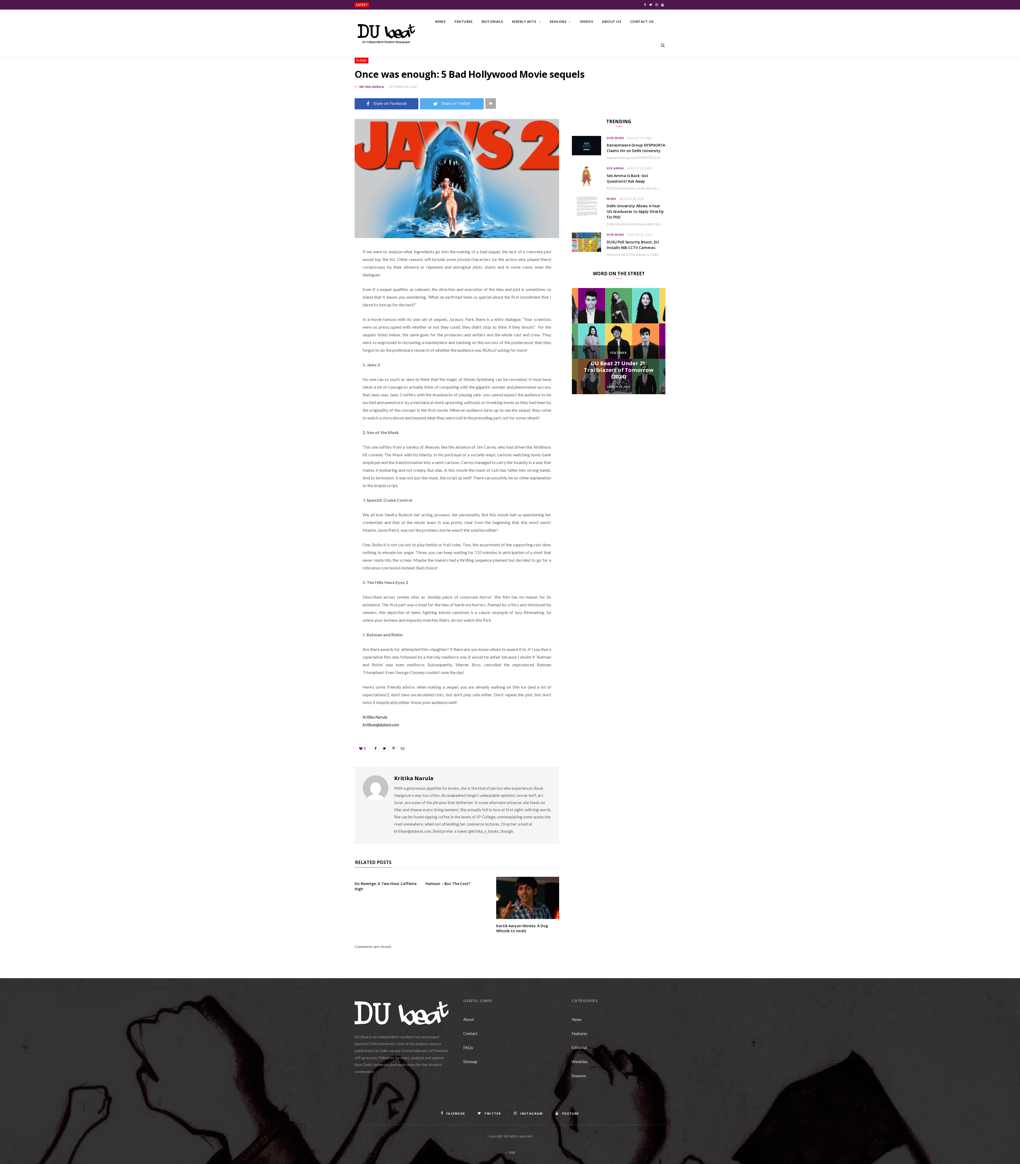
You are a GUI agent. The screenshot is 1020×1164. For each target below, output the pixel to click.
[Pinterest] (328, 294)
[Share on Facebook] (328, 267)
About (468, 1019)
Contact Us (642, 21)
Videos (586, 21)
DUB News (615, 138)
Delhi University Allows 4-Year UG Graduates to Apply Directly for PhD (635, 211)
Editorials (492, 21)
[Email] (328, 308)
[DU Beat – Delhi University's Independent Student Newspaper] (386, 34)
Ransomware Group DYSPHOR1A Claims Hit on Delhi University (418, 5)
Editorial (579, 1047)
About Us (611, 21)
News (440, 21)
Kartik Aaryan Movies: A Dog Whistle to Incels (522, 928)
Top (511, 1152)
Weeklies (580, 1061)
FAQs (468, 1047)
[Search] (663, 45)
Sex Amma (615, 168)
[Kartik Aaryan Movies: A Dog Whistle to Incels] (527, 898)
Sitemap (470, 1061)
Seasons (558, 21)
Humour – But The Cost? (448, 883)
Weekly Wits (524, 21)
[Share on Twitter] (328, 281)
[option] (618, 341)
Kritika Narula (371, 86)
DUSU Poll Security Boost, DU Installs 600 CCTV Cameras (633, 244)
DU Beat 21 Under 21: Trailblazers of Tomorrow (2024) (618, 370)
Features (463, 21)
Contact (470, 1033)
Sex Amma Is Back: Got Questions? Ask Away (627, 178)
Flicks (361, 60)
